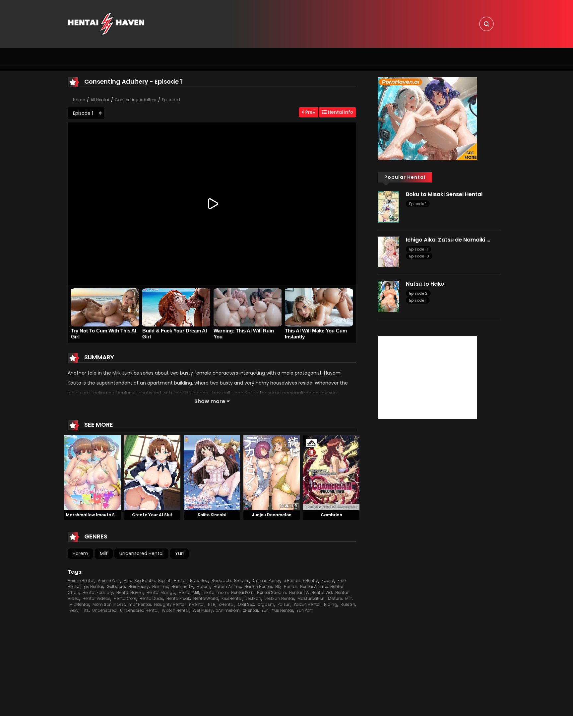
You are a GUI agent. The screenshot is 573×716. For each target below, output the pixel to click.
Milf (104, 553)
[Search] (486, 24)
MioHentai (79, 604)
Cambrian (331, 515)
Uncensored (104, 610)
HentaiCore (125, 598)
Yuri (179, 553)
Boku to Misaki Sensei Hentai (444, 194)
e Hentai (292, 580)
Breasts (241, 580)
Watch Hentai (175, 610)
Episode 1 (171, 100)
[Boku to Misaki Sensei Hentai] (388, 206)
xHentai (250, 610)
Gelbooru (115, 586)
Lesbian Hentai (279, 598)
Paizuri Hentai (307, 604)
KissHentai (232, 598)
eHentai (310, 580)
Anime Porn (109, 580)
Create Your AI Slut (152, 515)
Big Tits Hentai (172, 580)
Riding (330, 604)
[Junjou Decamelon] (271, 472)
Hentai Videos (96, 598)
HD (278, 586)
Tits (85, 610)
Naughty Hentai (170, 604)
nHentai (197, 604)
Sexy (74, 610)
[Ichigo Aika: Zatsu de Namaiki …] (388, 251)
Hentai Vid (321, 592)
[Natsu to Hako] (388, 296)
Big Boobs (144, 580)
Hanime (160, 586)
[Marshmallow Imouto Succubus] (92, 472)
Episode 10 (419, 256)
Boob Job (221, 580)
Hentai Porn (242, 592)
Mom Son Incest (109, 604)
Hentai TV (298, 592)
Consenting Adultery (135, 100)
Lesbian (253, 598)
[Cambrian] (331, 472)
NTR (212, 604)
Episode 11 (418, 249)
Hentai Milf (189, 592)
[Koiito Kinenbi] (212, 472)
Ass (127, 580)
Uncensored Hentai (141, 553)
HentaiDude (151, 598)
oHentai (226, 604)
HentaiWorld (205, 598)
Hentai (290, 586)
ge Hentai (93, 586)
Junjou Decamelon (271, 515)
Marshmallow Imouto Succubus (99, 515)
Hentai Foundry (98, 592)
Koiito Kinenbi (212, 515)
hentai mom (215, 592)
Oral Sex (246, 604)
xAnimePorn (228, 610)
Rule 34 (348, 604)
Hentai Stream (271, 592)
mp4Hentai (139, 604)
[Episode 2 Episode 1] (86, 113)
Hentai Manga (161, 592)
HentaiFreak (178, 598)
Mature (335, 598)
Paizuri (284, 604)
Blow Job (199, 580)
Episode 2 (418, 293)
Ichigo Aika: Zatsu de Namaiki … (448, 240)
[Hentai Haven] (106, 23)
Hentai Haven (129, 592)
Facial (328, 580)
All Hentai (100, 100)
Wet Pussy (203, 610)
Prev (309, 112)
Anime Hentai (81, 580)
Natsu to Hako (425, 284)
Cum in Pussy (266, 580)
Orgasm (265, 604)
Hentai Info (340, 112)
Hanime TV (182, 586)
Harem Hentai (258, 586)
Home (79, 100)
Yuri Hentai (282, 610)
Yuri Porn (304, 610)
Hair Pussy (138, 586)
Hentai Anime (313, 586)
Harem (80, 553)
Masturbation (311, 598)
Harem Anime (227, 586)
